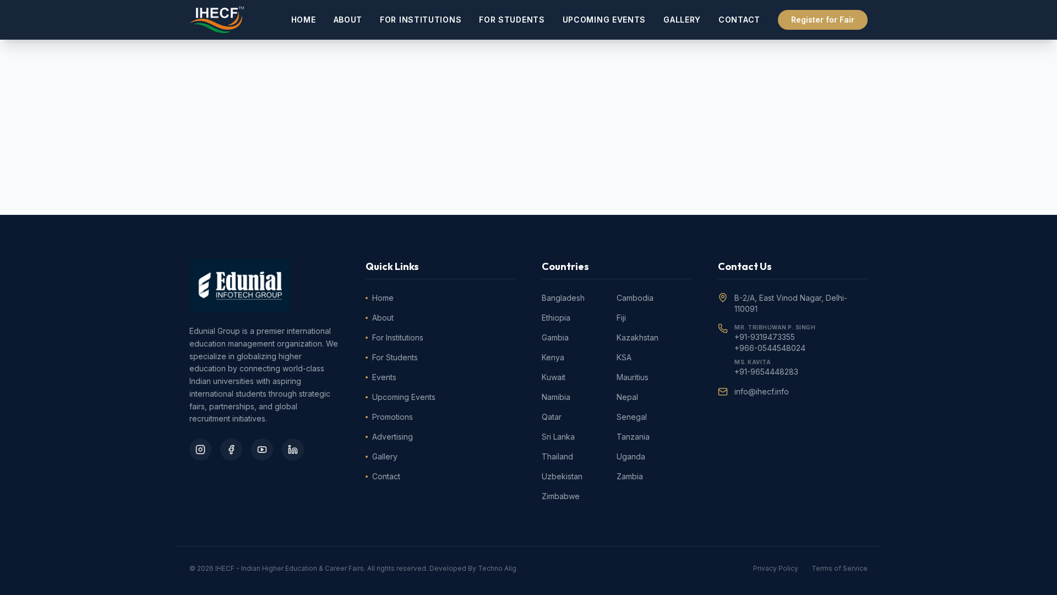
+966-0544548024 (769, 348)
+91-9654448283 (766, 371)
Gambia (555, 337)
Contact (739, 19)
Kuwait (553, 377)
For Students (511, 19)
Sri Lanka (558, 436)
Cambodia (635, 297)
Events (384, 377)
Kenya (553, 357)
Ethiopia (556, 317)
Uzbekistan (562, 476)
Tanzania (633, 436)
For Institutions (420, 19)
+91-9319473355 (764, 337)
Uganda (631, 456)
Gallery (682, 19)
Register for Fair (822, 19)
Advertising (392, 436)
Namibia (556, 397)
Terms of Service (839, 568)
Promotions (392, 416)
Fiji (621, 317)
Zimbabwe (561, 496)
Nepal (627, 397)
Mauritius (633, 377)
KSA (624, 357)
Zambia (630, 476)
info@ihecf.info (761, 391)
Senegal (632, 416)
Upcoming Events (604, 19)
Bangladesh (563, 297)
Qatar (552, 416)
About (348, 19)
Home (303, 19)
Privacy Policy (775, 568)
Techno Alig (497, 568)
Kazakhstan (637, 337)
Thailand (557, 456)
